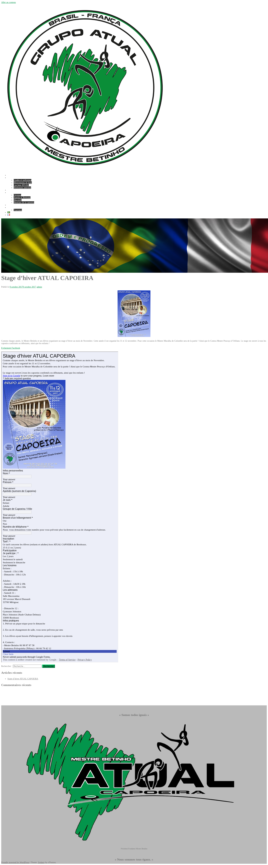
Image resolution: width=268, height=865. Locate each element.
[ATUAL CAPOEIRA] (85, 170)
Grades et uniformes (22, 180)
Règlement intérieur (22, 187)
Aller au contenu (8, 2)
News (9, 175)
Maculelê (18, 200)
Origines (17, 195)
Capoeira (11, 192)
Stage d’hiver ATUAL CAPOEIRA (22, 679)
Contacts (11, 207)
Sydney (41, 862)
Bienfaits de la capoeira (24, 202)
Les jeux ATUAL (21, 185)
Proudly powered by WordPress (15, 862)
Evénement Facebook (10, 348)
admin (39, 287)
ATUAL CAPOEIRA (16, 178)
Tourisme (18, 210)
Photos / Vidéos (14, 205)
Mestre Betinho (14, 190)
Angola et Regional (22, 197)
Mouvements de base (23, 183)
